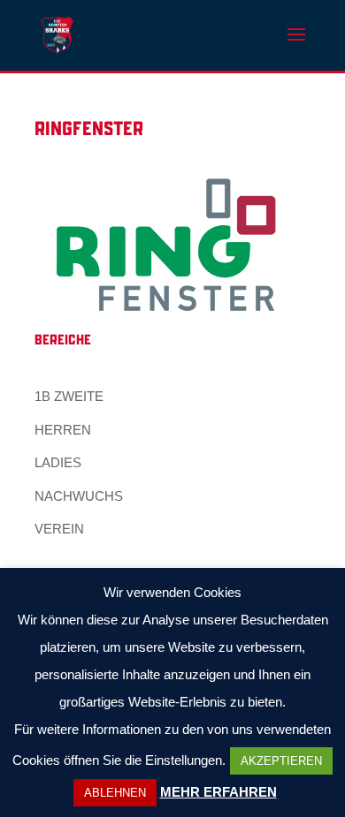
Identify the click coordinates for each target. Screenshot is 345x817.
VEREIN (59, 528)
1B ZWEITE (69, 396)
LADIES (57, 462)
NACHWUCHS (78, 495)
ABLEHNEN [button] (115, 792)
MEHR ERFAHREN (218, 791)
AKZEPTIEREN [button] (281, 761)
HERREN (62, 429)
